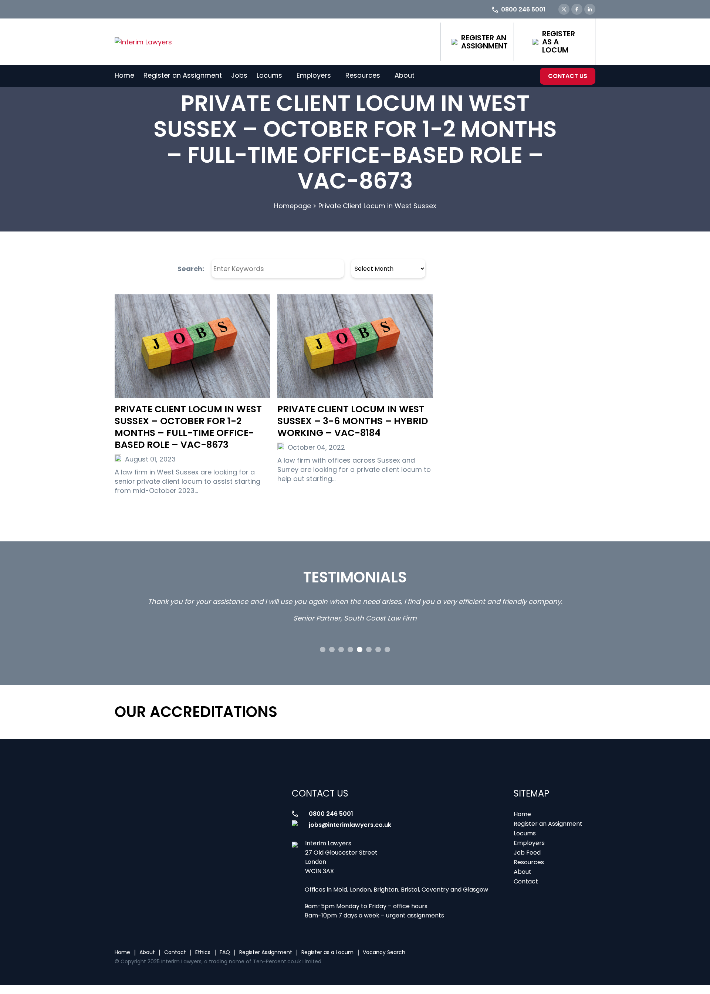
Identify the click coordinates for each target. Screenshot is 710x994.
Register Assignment (265, 952)
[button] (322, 649)
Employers (314, 75)
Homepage (292, 205)
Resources (362, 75)
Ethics (202, 952)
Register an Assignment (484, 42)
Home (124, 75)
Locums (269, 75)
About (405, 75)
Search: (191, 268)
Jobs (239, 75)
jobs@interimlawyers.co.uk (350, 825)
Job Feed (527, 852)
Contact (526, 881)
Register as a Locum (558, 41)
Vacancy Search (384, 952)
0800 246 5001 (331, 813)
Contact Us (567, 76)
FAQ (225, 952)
